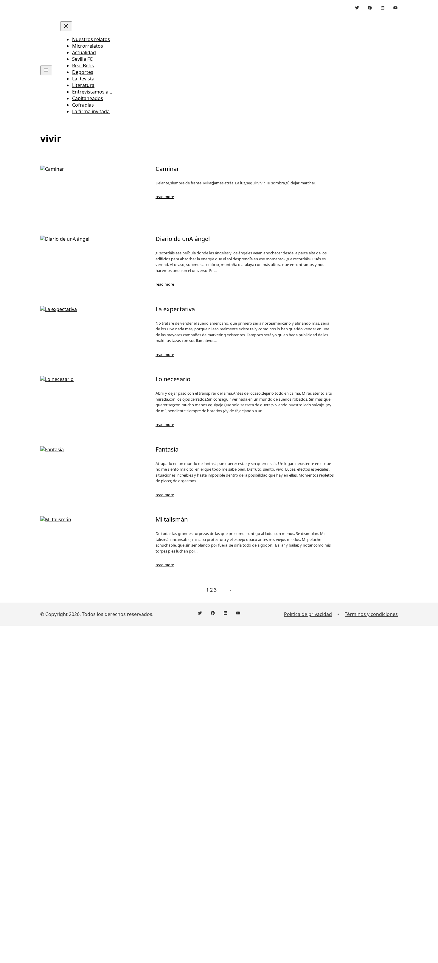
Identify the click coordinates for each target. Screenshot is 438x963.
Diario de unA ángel (183, 239)
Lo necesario (173, 379)
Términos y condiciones (371, 614)
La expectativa (175, 309)
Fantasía (167, 449)
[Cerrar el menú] (66, 26)
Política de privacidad (308, 614)
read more (165, 196)
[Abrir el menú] (46, 70)
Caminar (167, 169)
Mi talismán (172, 519)
